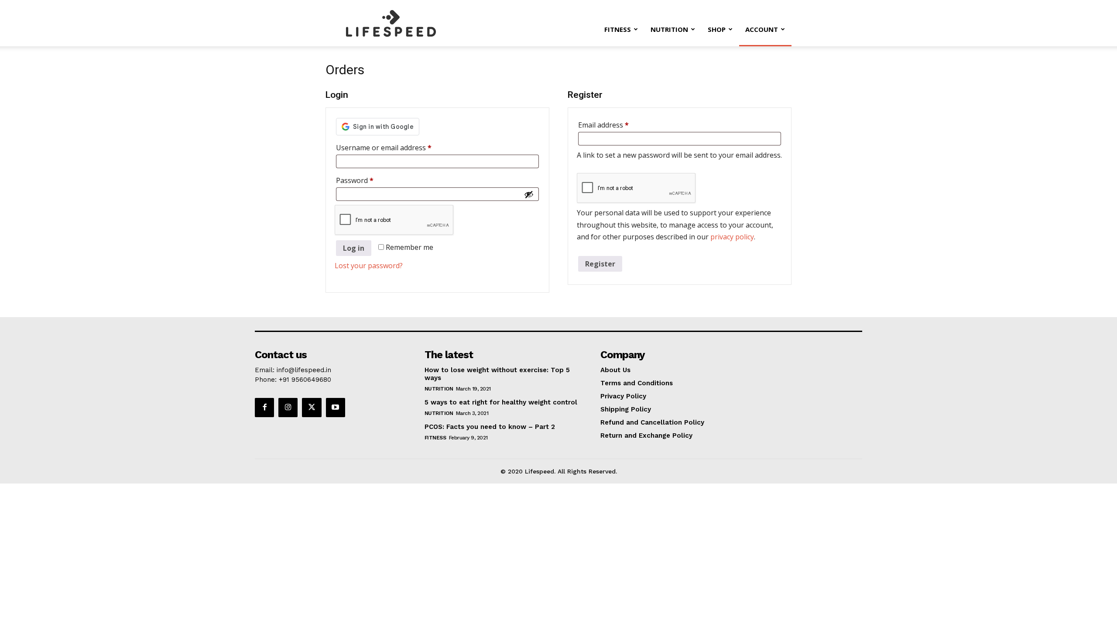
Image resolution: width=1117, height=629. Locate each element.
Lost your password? (369, 265)
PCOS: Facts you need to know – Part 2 (490, 427)
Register (600, 264)
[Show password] (529, 194)
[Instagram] (288, 407)
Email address (618, 125)
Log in (353, 248)
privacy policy (732, 237)
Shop (717, 29)
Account (761, 29)
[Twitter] (311, 407)
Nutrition (669, 29)
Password (369, 180)
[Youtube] (335, 407)
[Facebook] (264, 407)
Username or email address (398, 147)
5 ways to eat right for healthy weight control (501, 402)
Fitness (617, 29)
